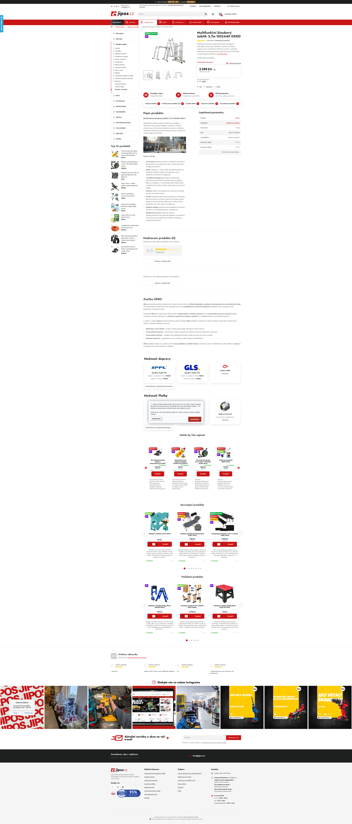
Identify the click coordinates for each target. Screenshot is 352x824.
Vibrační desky (119, 87)
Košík (179, 791)
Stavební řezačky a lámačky (124, 78)
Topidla (117, 48)
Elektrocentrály (120, 65)
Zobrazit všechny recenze (137, 657)
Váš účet (217, 6)
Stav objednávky (204, 6)
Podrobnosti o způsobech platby (157, 428)
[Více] (232, 22)
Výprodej (119, 133)
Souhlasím (195, 419)
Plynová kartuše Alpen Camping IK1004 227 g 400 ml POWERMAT (180, 461)
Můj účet (180, 787)
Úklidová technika (120, 54)
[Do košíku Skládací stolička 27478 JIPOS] (165, 544)
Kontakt (192, 6)
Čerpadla (118, 51)
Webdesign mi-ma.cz (173, 819)
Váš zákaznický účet (150, 794)
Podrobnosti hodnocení (222, 40)
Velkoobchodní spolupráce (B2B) (154, 773)
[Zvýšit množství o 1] (157, 544)
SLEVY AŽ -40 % (173, 2)
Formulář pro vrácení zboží (222, 791)
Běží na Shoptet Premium (159, 819)
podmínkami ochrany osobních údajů (214, 743)
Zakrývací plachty (120, 84)
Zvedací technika (120, 67)
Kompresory (119, 62)
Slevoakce (120, 33)
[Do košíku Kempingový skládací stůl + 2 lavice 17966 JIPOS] (230, 544)
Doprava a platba (208, 104)
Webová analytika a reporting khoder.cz (191, 819)
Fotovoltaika (120, 128)
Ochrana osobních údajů (152, 791)
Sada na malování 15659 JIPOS (226, 461)
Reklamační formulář (184, 777)
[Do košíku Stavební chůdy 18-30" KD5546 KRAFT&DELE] (198, 616)
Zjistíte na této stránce (221, 782)
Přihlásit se (233, 738)
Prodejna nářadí (149, 777)
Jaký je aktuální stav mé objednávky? (190, 773)
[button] (158, 478)
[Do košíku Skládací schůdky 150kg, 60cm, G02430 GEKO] (165, 616)
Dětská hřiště (121, 106)
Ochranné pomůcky (123, 123)
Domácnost (120, 101)
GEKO (204, 81)
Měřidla (117, 73)
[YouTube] (123, 787)
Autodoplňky (120, 112)
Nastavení (156, 419)
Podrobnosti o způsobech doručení (158, 386)
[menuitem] (117, 22)
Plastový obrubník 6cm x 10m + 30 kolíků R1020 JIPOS (203, 461)
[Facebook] (113, 787)
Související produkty (227, 104)
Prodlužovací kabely (121, 56)
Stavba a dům (121, 44)
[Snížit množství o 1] (151, 544)
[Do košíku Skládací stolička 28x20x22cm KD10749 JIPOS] (230, 616)
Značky (118, 139)
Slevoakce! (191, 2)
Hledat (205, 14)
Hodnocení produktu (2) (171, 104)
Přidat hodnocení (163, 261)
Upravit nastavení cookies (191, 817)
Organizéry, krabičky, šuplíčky (124, 76)
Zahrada (119, 39)
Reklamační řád (149, 787)
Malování (118, 81)
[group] (157, 468)
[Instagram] (118, 787)
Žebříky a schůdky (121, 89)
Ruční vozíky (119, 70)
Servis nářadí (182, 784)
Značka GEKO (191, 104)
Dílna (118, 96)
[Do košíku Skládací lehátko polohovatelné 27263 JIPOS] (198, 544)
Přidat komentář (162, 283)
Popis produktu (151, 104)
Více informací (222, 54)
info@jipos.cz (199, 756)
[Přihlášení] (213, 14)
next (240, 533)
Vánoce (119, 117)
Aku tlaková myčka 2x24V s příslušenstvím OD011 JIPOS (158, 461)
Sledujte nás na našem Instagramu (178, 682)
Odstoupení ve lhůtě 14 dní (186, 780)
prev (144, 533)
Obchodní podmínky (151, 780)
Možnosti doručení (235, 63)
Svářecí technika (120, 59)
